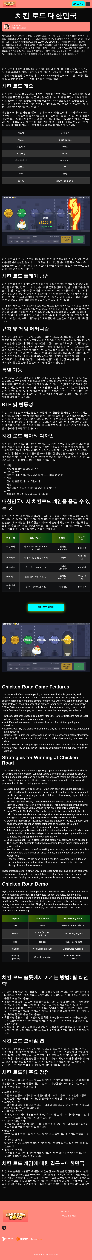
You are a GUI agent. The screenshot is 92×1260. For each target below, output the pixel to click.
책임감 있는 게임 (68, 1216)
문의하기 (65, 1211)
